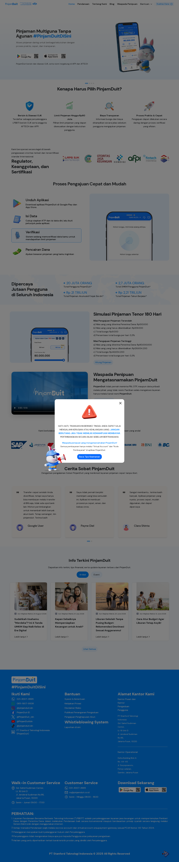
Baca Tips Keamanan (89, 456)
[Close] (120, 403)
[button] (89, 412)
